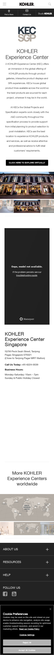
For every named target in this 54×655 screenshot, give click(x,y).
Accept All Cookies (27, 650)
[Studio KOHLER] (45, 13)
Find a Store (8, 14)
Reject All (27, 642)
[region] (27, 630)
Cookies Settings (27, 635)
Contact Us (27, 14)
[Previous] (3, 186)
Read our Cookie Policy (29, 629)
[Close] (50, 609)
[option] (27, 185)
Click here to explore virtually (27, 162)
